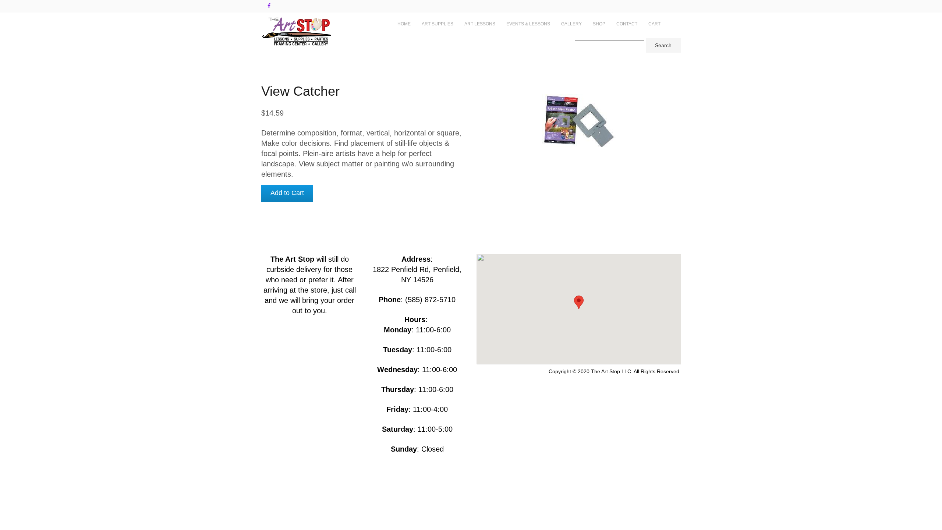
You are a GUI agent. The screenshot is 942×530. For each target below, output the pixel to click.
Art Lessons (479, 23)
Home (404, 23)
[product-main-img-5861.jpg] (579, 120)
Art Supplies (437, 23)
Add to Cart (287, 193)
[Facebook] (269, 6)
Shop (599, 23)
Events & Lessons (528, 23)
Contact (626, 23)
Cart (654, 23)
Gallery (571, 23)
